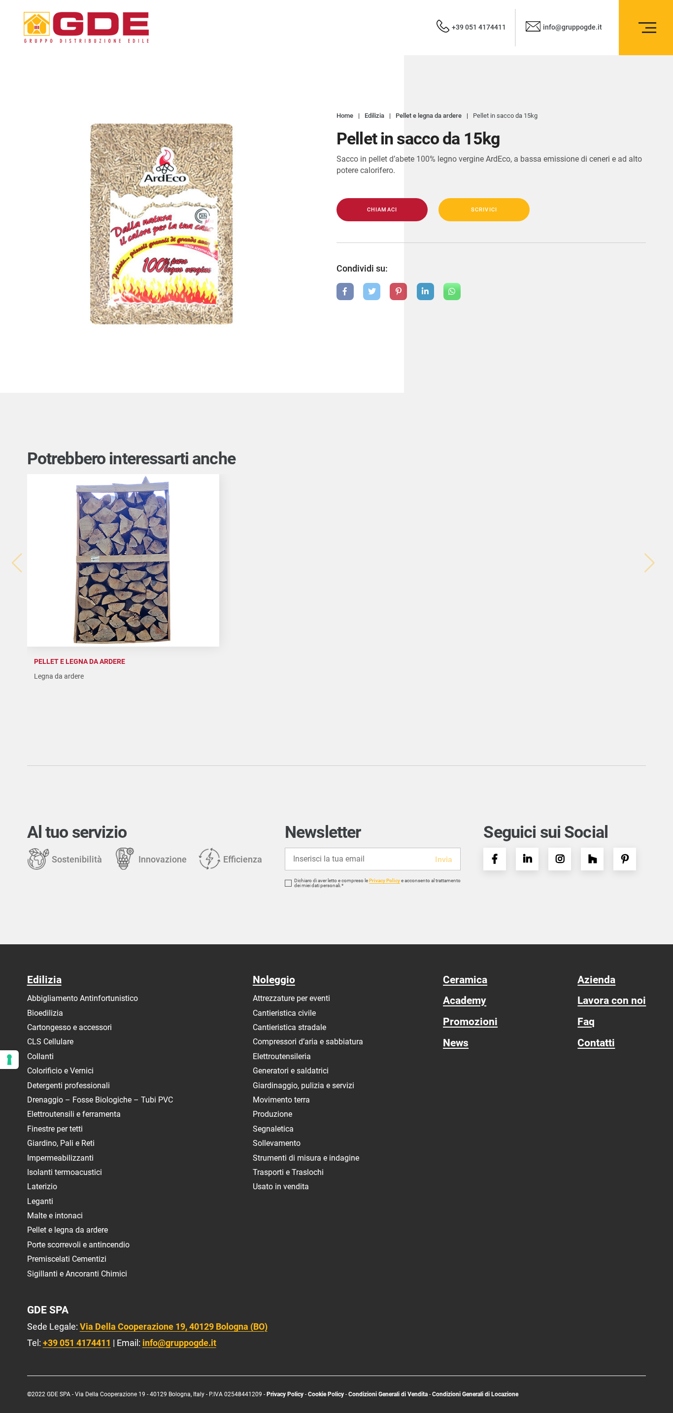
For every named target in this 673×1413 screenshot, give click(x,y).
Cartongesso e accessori (69, 1027)
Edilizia (44, 979)
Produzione (272, 1114)
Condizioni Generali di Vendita (388, 1394)
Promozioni (470, 1021)
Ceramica (465, 979)
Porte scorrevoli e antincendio (78, 1244)
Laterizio (42, 1186)
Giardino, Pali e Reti (61, 1143)
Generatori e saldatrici (291, 1070)
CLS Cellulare (50, 1041)
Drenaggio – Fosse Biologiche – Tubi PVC (100, 1099)
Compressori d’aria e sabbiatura (308, 1041)
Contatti (596, 1042)
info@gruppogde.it (179, 1343)
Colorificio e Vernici (60, 1070)
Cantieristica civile (284, 1013)
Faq (586, 1021)
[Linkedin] (527, 859)
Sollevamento (277, 1143)
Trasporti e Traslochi (288, 1172)
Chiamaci (382, 210)
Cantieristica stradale (289, 1027)
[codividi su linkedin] (425, 291)
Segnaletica (273, 1129)
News (456, 1042)
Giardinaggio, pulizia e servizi (303, 1085)
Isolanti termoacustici (64, 1172)
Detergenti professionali (68, 1085)
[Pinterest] (624, 859)
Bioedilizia (45, 1013)
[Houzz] (592, 859)
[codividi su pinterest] (398, 291)
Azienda (596, 979)
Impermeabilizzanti (60, 1158)
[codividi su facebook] (345, 291)
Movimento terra (281, 1099)
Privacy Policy (384, 880)
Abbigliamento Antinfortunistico (82, 998)
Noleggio (274, 979)
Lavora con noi (611, 1000)
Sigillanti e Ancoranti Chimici (77, 1273)
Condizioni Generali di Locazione (475, 1394)
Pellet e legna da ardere (67, 1230)
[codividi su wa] (452, 291)
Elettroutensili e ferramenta (74, 1114)
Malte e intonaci (55, 1215)
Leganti (40, 1201)
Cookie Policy (326, 1394)
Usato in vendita (281, 1186)
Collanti (40, 1056)
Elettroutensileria (282, 1056)
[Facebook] (494, 859)
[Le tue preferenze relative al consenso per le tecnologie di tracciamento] (9, 1059)
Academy (464, 1000)
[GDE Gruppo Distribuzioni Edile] (86, 27)
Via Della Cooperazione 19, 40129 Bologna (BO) (174, 1326)
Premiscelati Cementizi (66, 1259)
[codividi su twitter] (371, 291)
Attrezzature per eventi (291, 998)
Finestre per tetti (55, 1129)
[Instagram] (559, 859)
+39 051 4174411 (77, 1343)
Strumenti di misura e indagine (306, 1158)
